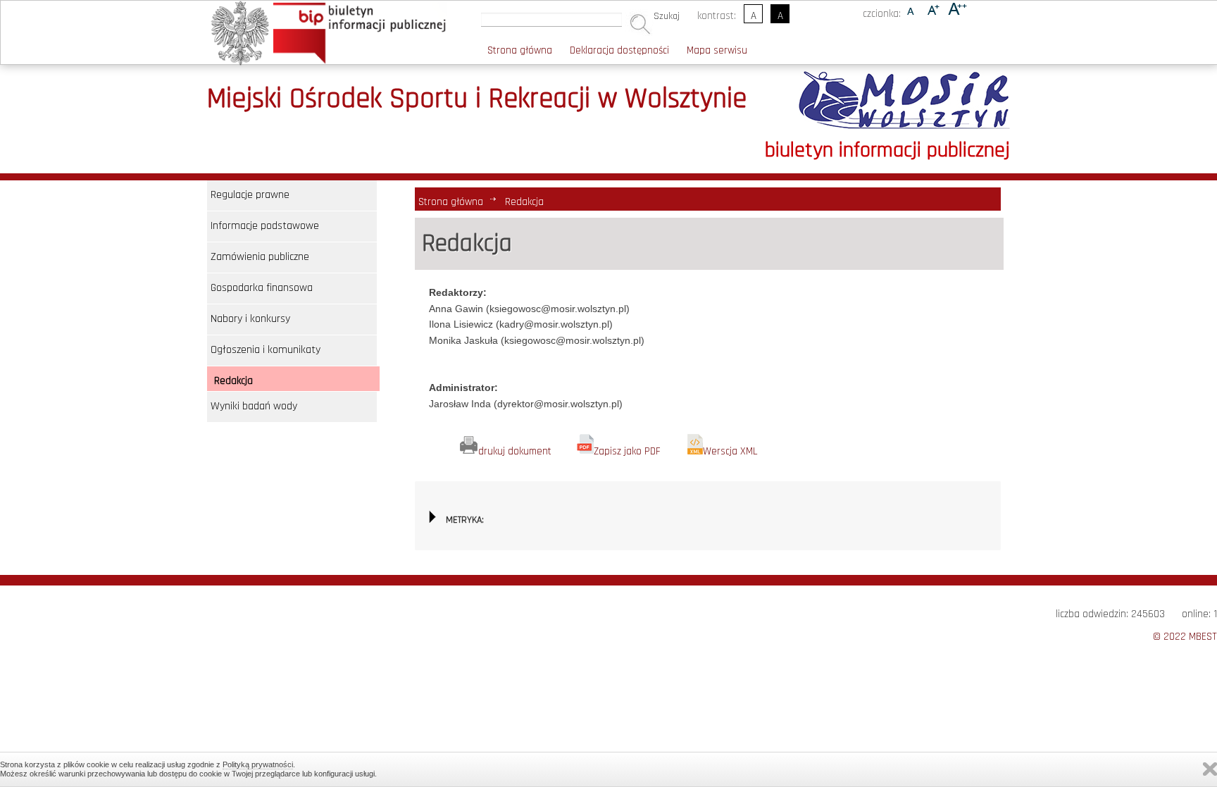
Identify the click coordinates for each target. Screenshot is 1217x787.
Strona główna (519, 50)
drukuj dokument (514, 451)
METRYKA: (465, 520)
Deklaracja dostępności (619, 50)
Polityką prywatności (258, 764)
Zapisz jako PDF (627, 451)
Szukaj (667, 16)
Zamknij (1210, 769)
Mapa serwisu (717, 50)
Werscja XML (730, 451)
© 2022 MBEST (1185, 636)
